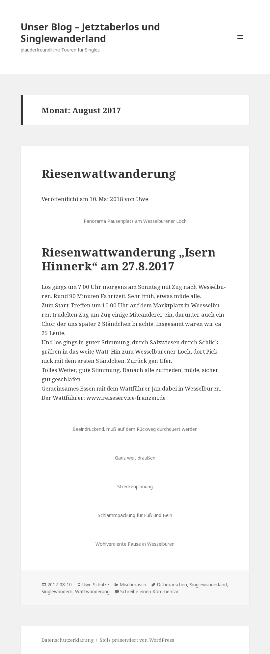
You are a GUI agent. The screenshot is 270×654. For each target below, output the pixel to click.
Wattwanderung (92, 591)
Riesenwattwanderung (108, 173)
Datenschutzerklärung (67, 640)
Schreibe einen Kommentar (149, 591)
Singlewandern (56, 591)
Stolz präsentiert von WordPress (137, 640)
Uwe (142, 199)
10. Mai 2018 (106, 199)
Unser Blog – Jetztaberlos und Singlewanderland (90, 32)
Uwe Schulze (95, 584)
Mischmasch (133, 584)
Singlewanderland (208, 584)
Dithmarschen (172, 584)
